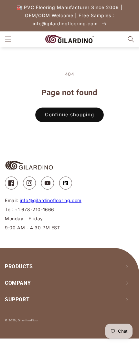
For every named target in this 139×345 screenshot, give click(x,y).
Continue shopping (69, 114)
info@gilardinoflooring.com (50, 200)
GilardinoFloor (28, 320)
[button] (8, 39)
